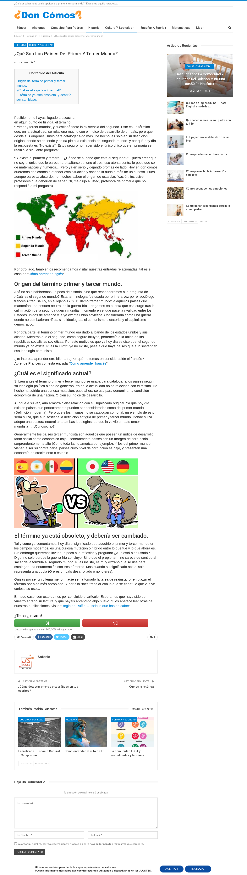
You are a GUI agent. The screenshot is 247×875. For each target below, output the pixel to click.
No (115, 623)
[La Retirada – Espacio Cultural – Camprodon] (39, 732)
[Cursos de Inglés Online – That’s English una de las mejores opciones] (175, 107)
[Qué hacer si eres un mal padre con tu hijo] (175, 124)
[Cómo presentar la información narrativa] (175, 176)
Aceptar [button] (171, 869)
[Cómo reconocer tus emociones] (175, 193)
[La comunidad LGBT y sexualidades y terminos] (132, 732)
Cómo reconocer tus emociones (206, 188)
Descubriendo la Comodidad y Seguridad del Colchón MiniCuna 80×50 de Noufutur (199, 79)
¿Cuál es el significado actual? (38, 90)
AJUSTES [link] (145, 870)
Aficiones (38, 28)
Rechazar (198, 869)
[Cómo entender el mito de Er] (86, 732)
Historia (94, 28)
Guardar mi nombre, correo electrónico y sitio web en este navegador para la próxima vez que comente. (81, 843)
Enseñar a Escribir (153, 28)
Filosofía (71, 719)
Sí (47, 623)
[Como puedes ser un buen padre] (175, 159)
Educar (21, 28)
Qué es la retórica (141, 686)
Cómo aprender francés (88, 363)
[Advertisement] (119, 96)
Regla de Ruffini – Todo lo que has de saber (95, 606)
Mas (199, 28)
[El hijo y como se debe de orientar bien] (175, 141)
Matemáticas (181, 28)
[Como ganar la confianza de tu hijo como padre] (175, 210)
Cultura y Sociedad (118, 28)
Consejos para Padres (67, 28)
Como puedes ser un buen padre (206, 154)
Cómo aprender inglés (46, 274)
